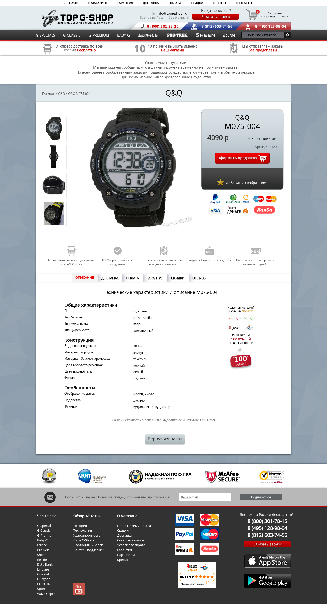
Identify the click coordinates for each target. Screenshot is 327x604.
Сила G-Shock (83, 540)
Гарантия (124, 550)
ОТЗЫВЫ (219, 3)
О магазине (127, 515)
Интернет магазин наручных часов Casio (77, 18)
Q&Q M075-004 (79, 93)
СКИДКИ (197, 3)
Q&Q (61, 93)
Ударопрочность (86, 535)
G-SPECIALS (45, 35)
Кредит (122, 559)
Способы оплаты (130, 540)
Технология (82, 530)
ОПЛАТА (175, 3)
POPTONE (44, 584)
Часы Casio (46, 515)
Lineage (43, 569)
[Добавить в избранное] (220, 182)
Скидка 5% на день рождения (208, 260)
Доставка (124, 535)
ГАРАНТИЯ (125, 3)
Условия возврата (131, 545)
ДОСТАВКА (151, 3)
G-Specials (44, 525)
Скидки (123, 530)
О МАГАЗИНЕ (98, 3)
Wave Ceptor (47, 593)
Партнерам (126, 554)
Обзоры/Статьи (87, 515)
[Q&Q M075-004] (53, 138)
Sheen (41, 554)
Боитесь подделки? (88, 550)
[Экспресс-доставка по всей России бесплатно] (47, 55)
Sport (41, 588)
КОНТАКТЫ (244, 3)
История (80, 525)
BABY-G (123, 35)
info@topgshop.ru (172, 13)
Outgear (43, 579)
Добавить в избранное (246, 182)
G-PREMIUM (99, 35)
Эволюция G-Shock (88, 545)
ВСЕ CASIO (70, 3)
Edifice (42, 545)
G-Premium (45, 535)
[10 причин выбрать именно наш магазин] (139, 55)
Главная (48, 93)
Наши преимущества (134, 525)
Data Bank (45, 564)
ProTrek (43, 550)
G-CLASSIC (72, 35)
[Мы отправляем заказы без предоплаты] (233, 52)
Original (43, 574)
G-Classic (43, 530)
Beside (42, 559)
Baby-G (42, 540)
